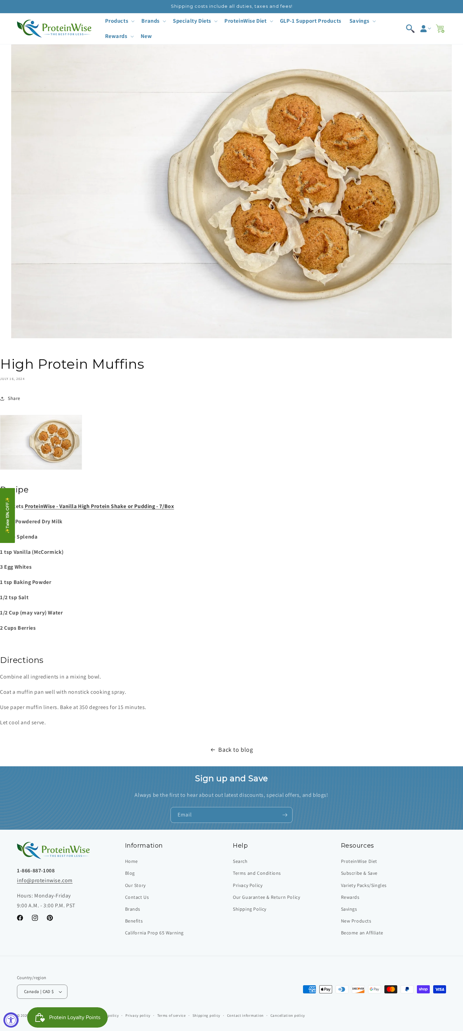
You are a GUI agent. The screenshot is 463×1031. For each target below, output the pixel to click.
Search (240, 861)
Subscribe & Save (359, 873)
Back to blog (235, 749)
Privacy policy (137, 1015)
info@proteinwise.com (45, 880)
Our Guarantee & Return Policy (266, 897)
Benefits (134, 921)
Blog (130, 873)
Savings (349, 909)
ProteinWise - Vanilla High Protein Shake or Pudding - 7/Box (98, 506)
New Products (356, 921)
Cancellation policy (287, 1015)
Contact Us (137, 897)
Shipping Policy (249, 909)
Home (131, 861)
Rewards (350, 897)
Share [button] (14, 398)
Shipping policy (207, 1015)
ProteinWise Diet (359, 861)
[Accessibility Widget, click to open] (11, 1020)
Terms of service (171, 1015)
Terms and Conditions (257, 873)
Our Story (135, 885)
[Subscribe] (284, 815)
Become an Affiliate (362, 933)
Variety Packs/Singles (364, 885)
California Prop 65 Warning (154, 933)
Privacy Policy (247, 885)
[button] (119, 20)
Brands (133, 909)
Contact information (245, 1015)
